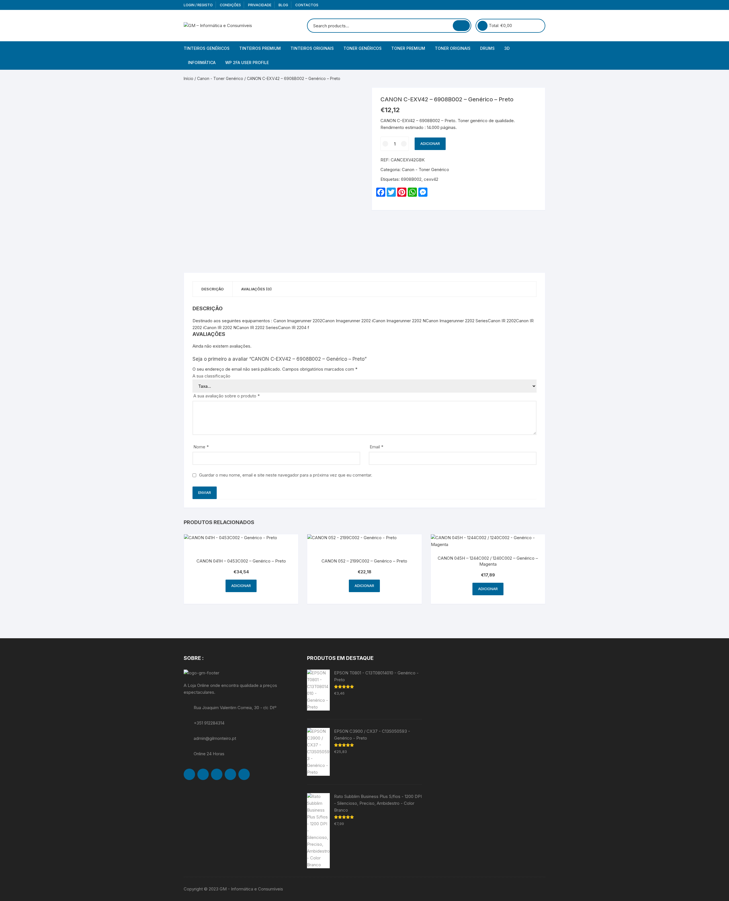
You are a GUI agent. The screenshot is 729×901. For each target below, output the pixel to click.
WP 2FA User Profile (247, 62)
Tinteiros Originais (312, 48)
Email (376, 447)
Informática (202, 62)
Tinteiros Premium (260, 48)
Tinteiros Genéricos (207, 48)
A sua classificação (211, 376)
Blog (283, 5)
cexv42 (431, 179)
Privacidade (259, 5)
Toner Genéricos (362, 48)
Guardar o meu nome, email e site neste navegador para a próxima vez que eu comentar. (285, 475)
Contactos (306, 5)
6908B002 (411, 179)
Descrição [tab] (212, 289)
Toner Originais (452, 48)
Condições (230, 5)
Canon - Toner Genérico (220, 78)
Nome (201, 447)
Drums (487, 48)
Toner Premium (408, 48)
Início (188, 78)
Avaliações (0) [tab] (256, 289)
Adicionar (430, 143)
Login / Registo (198, 5)
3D (507, 48)
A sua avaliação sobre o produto (226, 396)
